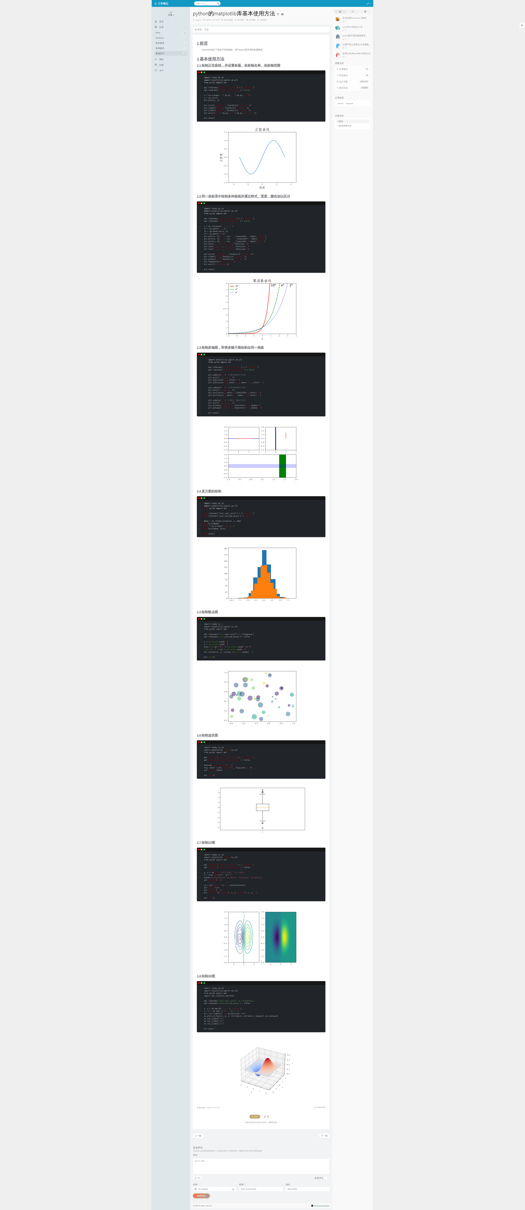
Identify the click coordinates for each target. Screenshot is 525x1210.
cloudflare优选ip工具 (352, 26)
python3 (340, 103)
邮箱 (242, 1184)
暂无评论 (240, 20)
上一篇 (198, 1135)
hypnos (198, 20)
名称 (196, 1184)
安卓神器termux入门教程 (354, 18)
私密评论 (319, 1178)
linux (171, 32)
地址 (288, 1184)
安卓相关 (171, 43)
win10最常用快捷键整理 (353, 35)
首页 (199, 29)
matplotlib (349, 103)
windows (171, 37)
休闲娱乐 (171, 48)
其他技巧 (171, 53)
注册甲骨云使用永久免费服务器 (357, 44)
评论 (196, 1155)
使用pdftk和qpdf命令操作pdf (356, 53)
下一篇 (324, 1135)
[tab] (340, 12)
